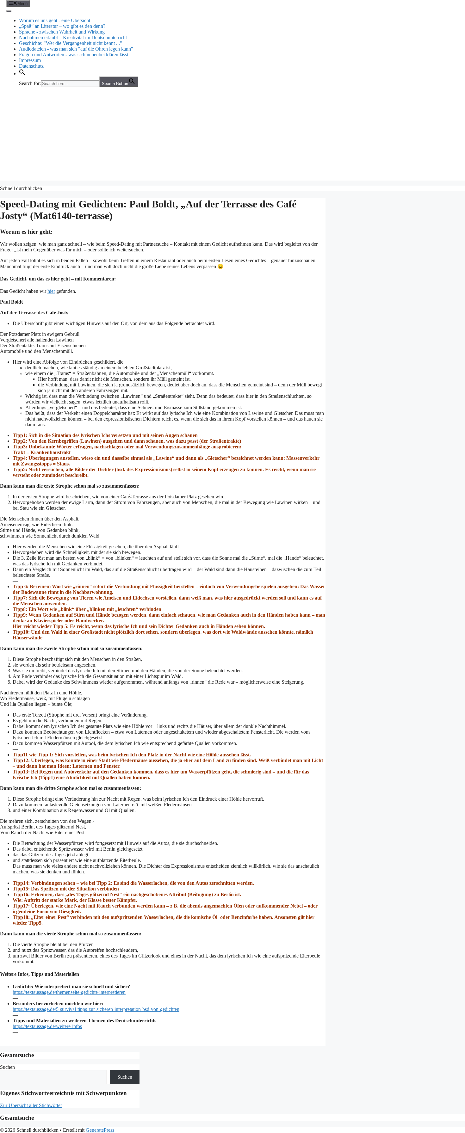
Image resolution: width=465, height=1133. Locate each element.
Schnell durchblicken (21, 188)
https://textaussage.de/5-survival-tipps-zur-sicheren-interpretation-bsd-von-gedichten (96, 1009)
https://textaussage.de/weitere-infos (47, 1026)
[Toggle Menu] (8, 11)
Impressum (30, 60)
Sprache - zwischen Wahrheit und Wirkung (62, 31)
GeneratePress (100, 1130)
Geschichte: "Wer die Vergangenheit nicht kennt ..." (70, 43)
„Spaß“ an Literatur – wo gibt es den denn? (62, 26)
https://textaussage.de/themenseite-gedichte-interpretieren (69, 992)
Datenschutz (31, 66)
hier (51, 291)
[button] (22, 73)
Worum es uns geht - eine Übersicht (54, 20)
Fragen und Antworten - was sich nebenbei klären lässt (73, 54)
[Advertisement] (232, 136)
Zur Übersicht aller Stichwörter (31, 1105)
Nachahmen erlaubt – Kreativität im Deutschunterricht (73, 37)
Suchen (7, 1067)
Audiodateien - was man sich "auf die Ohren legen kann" (76, 49)
